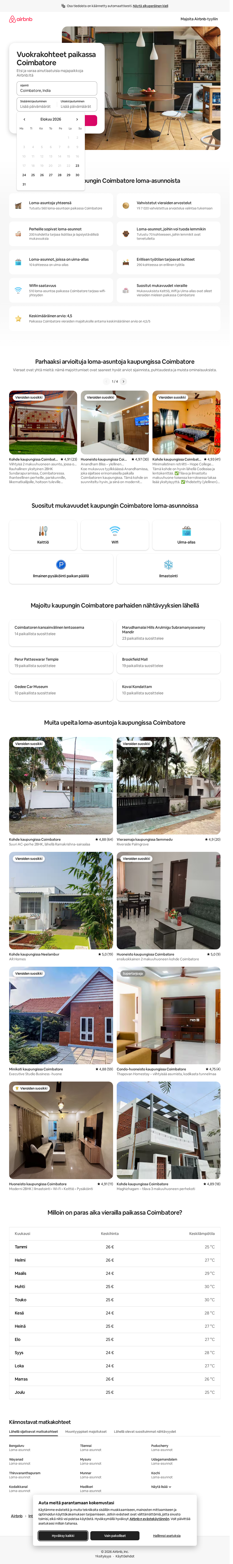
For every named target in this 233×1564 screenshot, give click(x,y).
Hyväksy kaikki (63, 1536)
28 (59, 175)
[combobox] (57, 90)
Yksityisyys (103, 1556)
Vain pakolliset (115, 1536)
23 (77, 166)
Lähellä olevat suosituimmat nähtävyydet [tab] (145, 1432)
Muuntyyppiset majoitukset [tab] (86, 1432)
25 (33, 175)
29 (68, 175)
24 (24, 175)
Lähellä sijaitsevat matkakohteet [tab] (33, 1432)
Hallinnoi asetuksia (166, 1536)
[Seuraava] (123, 381)
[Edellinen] (106, 381)
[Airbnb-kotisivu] (20, 19)
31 (24, 184)
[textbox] (36, 106)
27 (51, 175)
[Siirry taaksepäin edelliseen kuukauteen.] (24, 119)
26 (42, 175)
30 (77, 175)
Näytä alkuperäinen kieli (150, 6)
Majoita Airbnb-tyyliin (199, 19)
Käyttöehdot (125, 1556)
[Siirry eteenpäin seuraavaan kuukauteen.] (77, 119)
